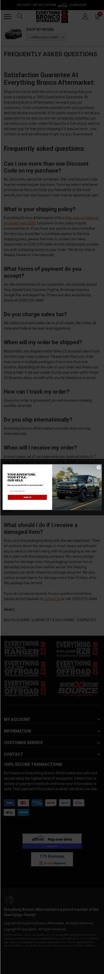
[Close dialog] (98, 467)
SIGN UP (27, 497)
